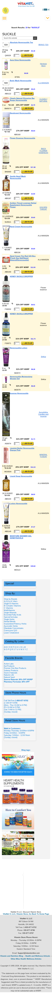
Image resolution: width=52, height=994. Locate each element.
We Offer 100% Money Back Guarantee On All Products (5, 10)
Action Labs (9, 664)
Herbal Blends (10, 621)
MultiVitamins (9, 610)
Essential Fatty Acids (12, 615)
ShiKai (43, 357)
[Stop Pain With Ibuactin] (26, 817)
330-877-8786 (29, 930)
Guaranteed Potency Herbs (15, 624)
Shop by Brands (11, 599)
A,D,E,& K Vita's (10, 601)
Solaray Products (11, 670)
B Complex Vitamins (12, 606)
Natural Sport (9, 677)
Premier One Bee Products (15, 668)
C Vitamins (8, 608)
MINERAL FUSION (43, 456)
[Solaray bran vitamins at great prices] (26, 764)
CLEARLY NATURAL (43, 100)
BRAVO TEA (43, 45)
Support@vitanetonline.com (29, 953)
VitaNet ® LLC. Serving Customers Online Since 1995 (26, 4)
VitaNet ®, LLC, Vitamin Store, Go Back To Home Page (26, 914)
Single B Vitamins (11, 603)
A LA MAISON (43, 83)
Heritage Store (43, 65)
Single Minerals (10, 612)
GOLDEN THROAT (43, 208)
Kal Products (9, 666)
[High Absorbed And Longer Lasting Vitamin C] (26, 843)
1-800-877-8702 (29, 927)
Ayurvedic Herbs (11, 626)
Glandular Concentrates (13, 628)
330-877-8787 (28, 933)
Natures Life (9, 675)
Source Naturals (10, 673)
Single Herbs (9, 619)
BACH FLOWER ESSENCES (43, 151)
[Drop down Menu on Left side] (47, 18)
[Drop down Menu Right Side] (4, 18)
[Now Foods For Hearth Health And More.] (26, 791)
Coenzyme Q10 (10, 630)
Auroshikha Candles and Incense (43, 414)
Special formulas (11, 617)
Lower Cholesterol (11, 633)
